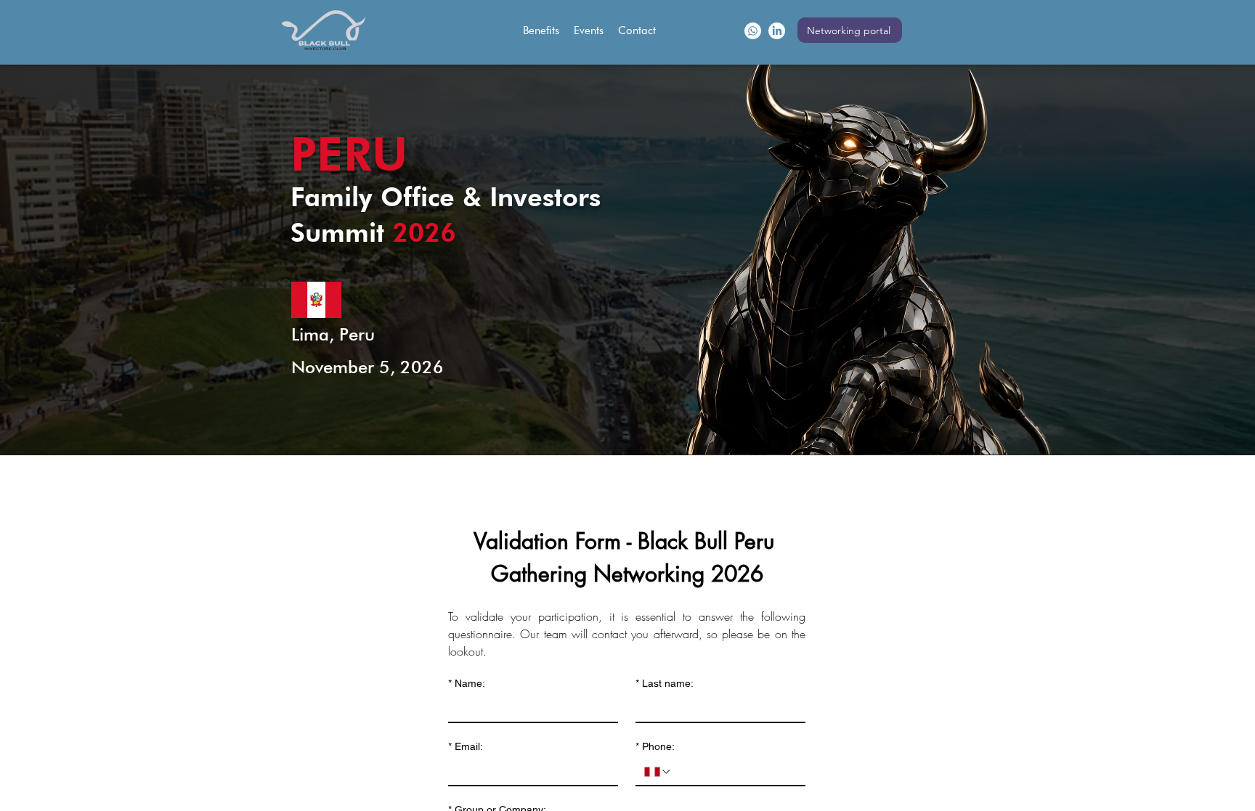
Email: (465, 746)
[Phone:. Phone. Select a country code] (658, 772)
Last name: (664, 683)
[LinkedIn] (776, 31)
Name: (466, 683)
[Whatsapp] (752, 31)
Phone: (655, 746)
